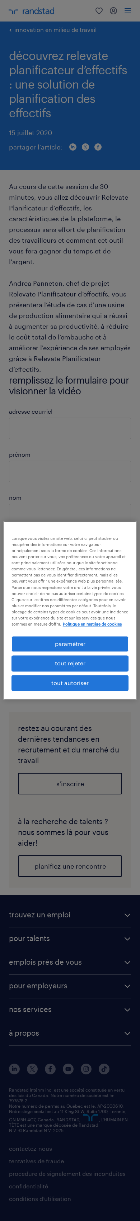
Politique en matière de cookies (92, 624)
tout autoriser (70, 682)
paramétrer (70, 643)
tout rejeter (70, 663)
